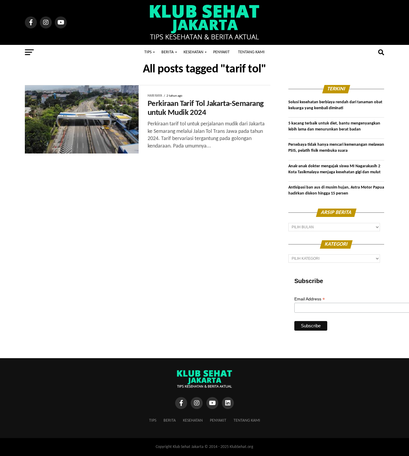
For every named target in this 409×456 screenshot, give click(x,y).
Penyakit (221, 52)
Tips (148, 52)
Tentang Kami (251, 52)
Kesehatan (193, 52)
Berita (167, 52)
